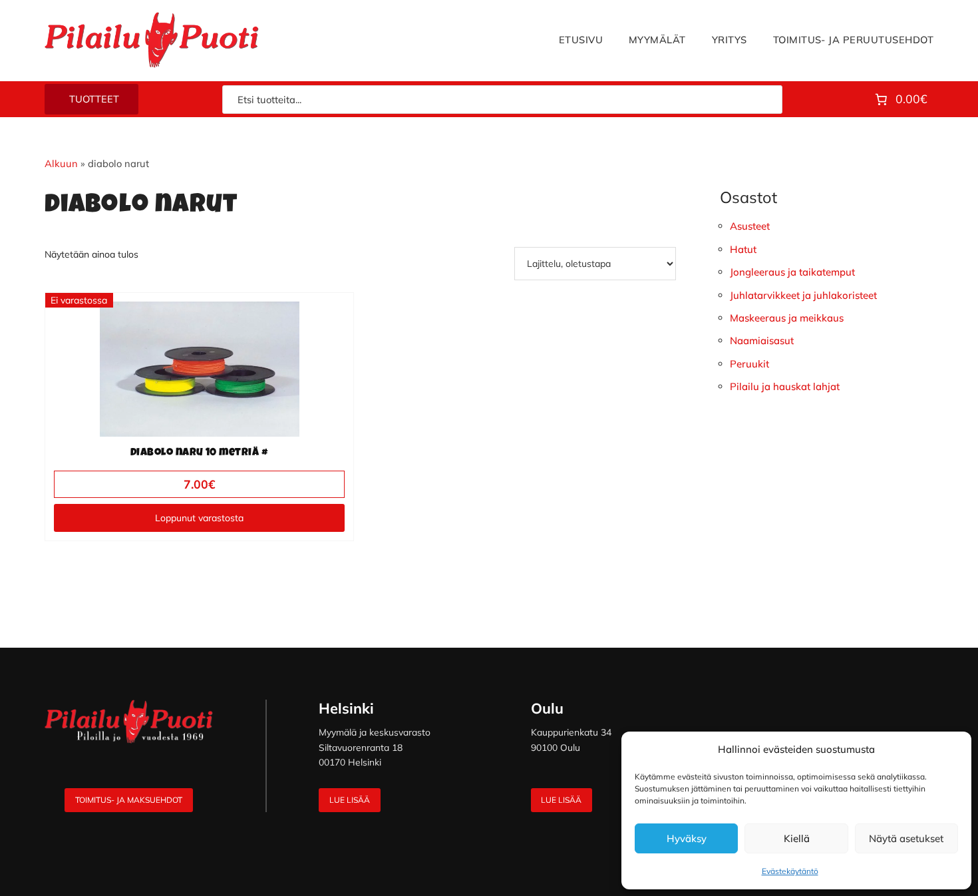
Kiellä (797, 838)
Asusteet (750, 226)
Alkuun (61, 163)
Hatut (743, 249)
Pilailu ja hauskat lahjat (785, 386)
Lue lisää (349, 800)
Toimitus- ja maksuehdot (128, 800)
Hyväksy (687, 838)
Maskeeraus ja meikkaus (787, 318)
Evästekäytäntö (790, 871)
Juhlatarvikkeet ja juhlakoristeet (803, 295)
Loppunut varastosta (199, 518)
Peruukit (749, 363)
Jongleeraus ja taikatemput (792, 272)
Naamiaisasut (762, 340)
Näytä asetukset (906, 838)
